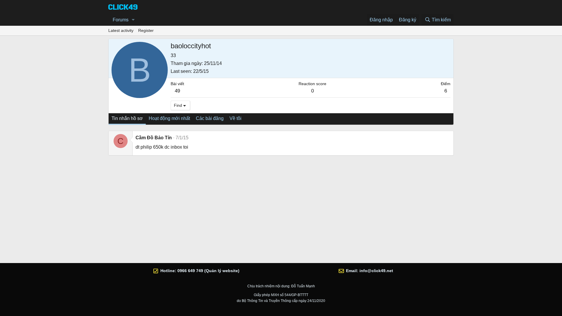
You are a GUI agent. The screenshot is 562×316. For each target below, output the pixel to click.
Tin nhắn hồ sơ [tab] (127, 118)
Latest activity (120, 30)
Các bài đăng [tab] (210, 118)
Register (146, 30)
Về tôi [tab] (235, 118)
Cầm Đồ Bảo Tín (154, 137)
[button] (133, 20)
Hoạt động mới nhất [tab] (169, 118)
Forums (120, 19)
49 (177, 91)
